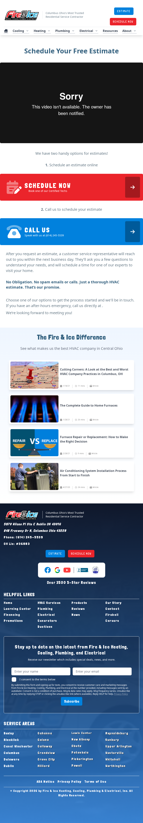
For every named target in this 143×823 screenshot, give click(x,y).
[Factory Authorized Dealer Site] (95, 570)
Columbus (12, 753)
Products (79, 603)
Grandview (46, 753)
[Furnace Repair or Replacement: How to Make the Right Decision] (71, 443)
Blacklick (11, 740)
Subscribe (71, 701)
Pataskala (80, 752)
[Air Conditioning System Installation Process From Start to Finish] (71, 476)
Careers (112, 621)
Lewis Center (82, 733)
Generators (47, 621)
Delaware (12, 759)
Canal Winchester (18, 746)
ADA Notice (46, 781)
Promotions (13, 621)
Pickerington (82, 759)
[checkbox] (14, 679)
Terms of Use (95, 781)
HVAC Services (49, 603)
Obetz (77, 746)
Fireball (112, 615)
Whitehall (112, 759)
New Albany (81, 739)
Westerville (114, 753)
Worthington (115, 766)
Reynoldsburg (116, 733)
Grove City (46, 759)
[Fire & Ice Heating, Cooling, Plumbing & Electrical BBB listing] (83, 570)
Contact (112, 609)
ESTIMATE (124, 11)
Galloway (45, 746)
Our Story (113, 603)
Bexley (9, 733)
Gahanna (45, 733)
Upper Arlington (118, 746)
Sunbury (112, 740)
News (76, 615)
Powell (77, 765)
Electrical (46, 615)
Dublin (9, 766)
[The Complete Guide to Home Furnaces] (71, 409)
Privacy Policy (121, 694)
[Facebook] (47, 570)
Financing (12, 615)
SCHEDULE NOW (123, 21)
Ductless (45, 626)
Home (8, 603)
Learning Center (17, 609)
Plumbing (45, 609)
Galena (43, 740)
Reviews (78, 609)
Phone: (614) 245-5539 (23, 537)
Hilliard (44, 766)
